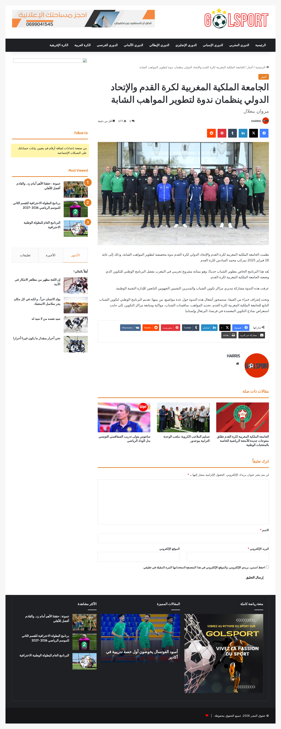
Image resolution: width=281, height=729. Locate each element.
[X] (253, 133)
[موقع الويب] (237, 363)
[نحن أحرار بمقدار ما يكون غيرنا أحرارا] (76, 344)
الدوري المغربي (239, 45)
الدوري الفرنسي (107, 45)
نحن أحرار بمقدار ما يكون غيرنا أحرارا (36, 338)
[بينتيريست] (222, 133)
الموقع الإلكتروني (169, 548)
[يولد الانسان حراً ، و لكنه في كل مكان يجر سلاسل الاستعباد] (76, 305)
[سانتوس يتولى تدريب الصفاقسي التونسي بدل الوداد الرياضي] (124, 417)
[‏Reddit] (211, 133)
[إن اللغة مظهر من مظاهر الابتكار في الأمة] (76, 285)
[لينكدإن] (243, 133)
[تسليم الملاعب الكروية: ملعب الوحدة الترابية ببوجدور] (183, 417)
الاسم (264, 530)
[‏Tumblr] (232, 133)
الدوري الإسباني (213, 45)
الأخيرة (50, 255)
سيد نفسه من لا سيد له (46, 319)
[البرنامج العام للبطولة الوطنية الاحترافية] (76, 228)
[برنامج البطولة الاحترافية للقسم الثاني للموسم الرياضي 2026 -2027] (76, 209)
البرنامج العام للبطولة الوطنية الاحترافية (44, 655)
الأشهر (75, 255)
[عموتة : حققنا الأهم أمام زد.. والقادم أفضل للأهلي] (76, 189)
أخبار (250, 67)
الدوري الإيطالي (159, 45)
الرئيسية (260, 45)
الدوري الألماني (133, 45)
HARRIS (256, 121)
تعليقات (25, 255)
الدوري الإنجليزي (186, 45)
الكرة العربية (82, 45)
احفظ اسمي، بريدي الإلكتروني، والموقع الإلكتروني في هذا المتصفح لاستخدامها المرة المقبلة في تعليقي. (204, 567)
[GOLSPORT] (236, 18)
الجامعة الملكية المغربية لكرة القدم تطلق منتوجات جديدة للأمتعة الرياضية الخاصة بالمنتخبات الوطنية (243, 441)
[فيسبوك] (264, 133)
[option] (140, 638)
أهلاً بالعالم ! (81, 271)
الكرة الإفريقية (59, 45)
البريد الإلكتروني (258, 548)
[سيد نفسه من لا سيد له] (76, 324)
